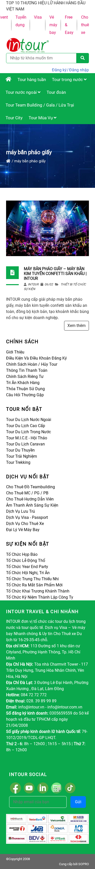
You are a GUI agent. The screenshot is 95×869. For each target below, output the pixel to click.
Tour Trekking (18, 462)
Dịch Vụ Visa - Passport (27, 517)
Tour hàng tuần (31, 79)
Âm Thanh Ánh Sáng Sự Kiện (32, 505)
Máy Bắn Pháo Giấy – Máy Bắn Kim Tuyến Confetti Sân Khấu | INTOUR (55, 273)
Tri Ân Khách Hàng (23, 382)
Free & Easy (69, 25)
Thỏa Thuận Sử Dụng (25, 388)
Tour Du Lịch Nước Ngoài (28, 419)
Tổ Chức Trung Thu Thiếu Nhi (32, 578)
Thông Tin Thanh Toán (26, 370)
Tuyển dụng (20, 21)
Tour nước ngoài (22, 92)
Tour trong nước (68, 79)
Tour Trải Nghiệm (21, 456)
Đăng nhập (79, 70)
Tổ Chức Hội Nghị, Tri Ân (28, 572)
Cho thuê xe (85, 25)
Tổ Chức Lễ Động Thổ (25, 560)
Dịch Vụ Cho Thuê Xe (25, 523)
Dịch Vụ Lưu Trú (20, 511)
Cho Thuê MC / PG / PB (27, 493)
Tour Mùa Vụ (41, 117)
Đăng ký (59, 70)
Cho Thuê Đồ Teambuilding (30, 486)
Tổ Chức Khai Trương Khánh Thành (37, 591)
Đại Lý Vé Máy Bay (23, 529)
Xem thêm (76, 325)
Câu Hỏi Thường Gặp (25, 394)
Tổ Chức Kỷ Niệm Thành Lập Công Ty (39, 597)
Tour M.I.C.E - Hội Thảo (26, 438)
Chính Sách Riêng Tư (25, 376)
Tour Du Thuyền (20, 450)
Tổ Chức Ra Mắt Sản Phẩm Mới (34, 585)
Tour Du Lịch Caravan (25, 444)
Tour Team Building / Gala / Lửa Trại (40, 105)
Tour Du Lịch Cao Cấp (25, 425)
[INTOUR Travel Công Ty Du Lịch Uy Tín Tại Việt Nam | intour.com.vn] (8, 79)
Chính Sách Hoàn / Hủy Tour (31, 364)
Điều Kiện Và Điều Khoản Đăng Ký (36, 358)
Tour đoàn (56, 92)
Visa (38, 17)
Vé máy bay (53, 25)
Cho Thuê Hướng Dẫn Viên (30, 499)
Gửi (78, 801)
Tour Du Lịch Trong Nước (28, 431)
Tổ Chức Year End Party (27, 566)
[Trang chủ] (8, 161)
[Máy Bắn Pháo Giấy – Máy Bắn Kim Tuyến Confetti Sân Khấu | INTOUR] (47, 228)
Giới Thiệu (15, 352)
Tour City (14, 117)
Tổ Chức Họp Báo (21, 554)
